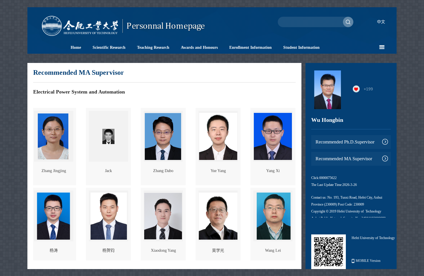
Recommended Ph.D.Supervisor (345, 141)
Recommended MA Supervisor (344, 158)
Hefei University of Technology (373, 238)
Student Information (301, 47)
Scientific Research (109, 47)
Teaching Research (153, 47)
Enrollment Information (250, 47)
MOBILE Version (368, 261)
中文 (381, 22)
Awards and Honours (199, 47)
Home (76, 47)
